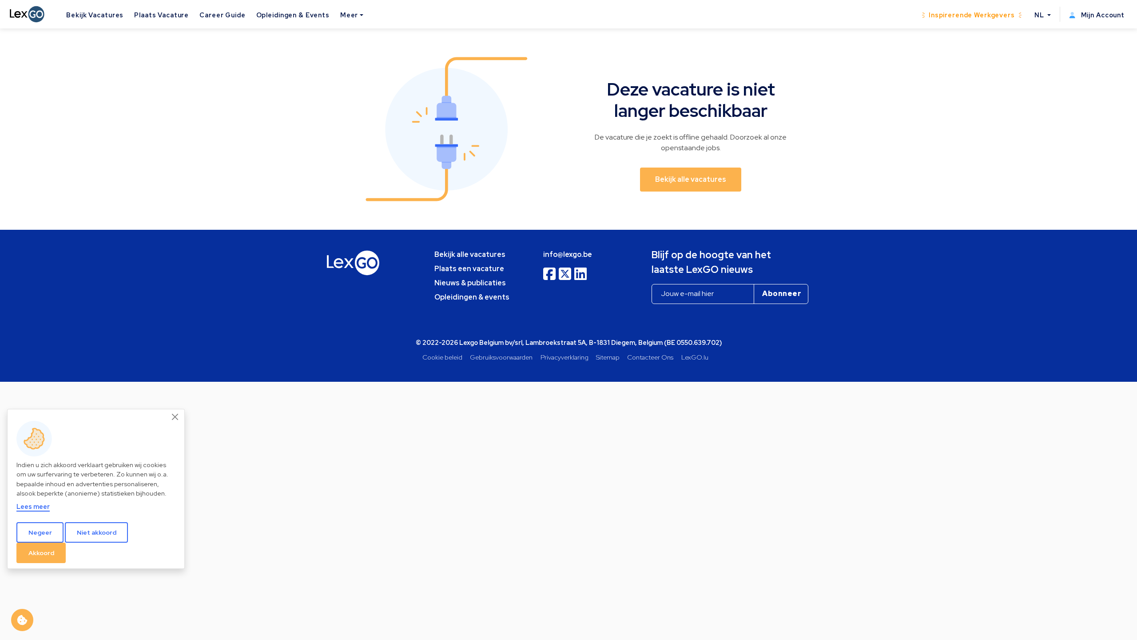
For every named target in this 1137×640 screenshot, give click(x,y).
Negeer (40, 532)
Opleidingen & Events (293, 15)
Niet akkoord (96, 532)
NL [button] (1040, 15)
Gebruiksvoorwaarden (501, 357)
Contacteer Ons (650, 357)
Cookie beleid (442, 357)
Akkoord (41, 553)
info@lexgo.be (567, 254)
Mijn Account (1102, 15)
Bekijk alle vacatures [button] (690, 179)
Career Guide (222, 15)
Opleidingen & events (471, 297)
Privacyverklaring (564, 357)
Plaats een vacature (469, 268)
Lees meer (33, 506)
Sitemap (608, 357)
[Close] (175, 417)
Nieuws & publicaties (470, 283)
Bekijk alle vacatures (469, 254)
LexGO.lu (694, 357)
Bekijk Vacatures (94, 15)
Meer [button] (349, 15)
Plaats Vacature (161, 15)
